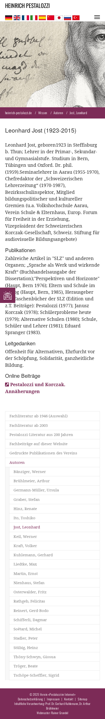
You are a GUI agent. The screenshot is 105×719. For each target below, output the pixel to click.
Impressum (53, 699)
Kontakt (68, 699)
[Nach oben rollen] (93, 707)
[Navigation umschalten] (97, 17)
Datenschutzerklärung (30, 699)
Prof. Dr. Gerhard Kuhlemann (61, 703)
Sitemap (82, 699)
